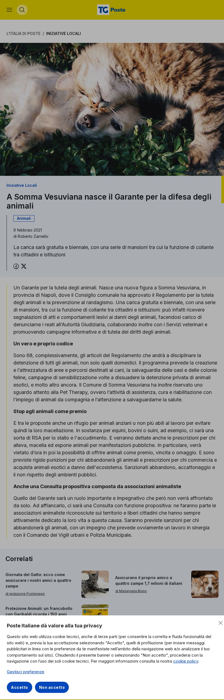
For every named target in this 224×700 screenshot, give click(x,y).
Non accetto (52, 687)
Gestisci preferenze (25, 671)
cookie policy (185, 661)
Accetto (19, 687)
